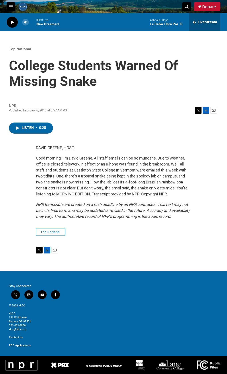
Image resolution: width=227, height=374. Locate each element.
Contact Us (16, 337)
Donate (209, 6)
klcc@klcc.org (17, 329)
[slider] (32, 22)
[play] (12, 22)
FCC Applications (20, 345)
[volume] (25, 22)
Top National (20, 49)
